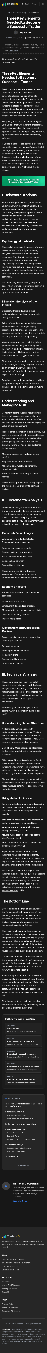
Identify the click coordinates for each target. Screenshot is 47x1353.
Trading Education (9, 1289)
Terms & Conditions (10, 1308)
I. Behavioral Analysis (14, 1112)
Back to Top (24, 1165)
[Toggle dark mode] (42, 4)
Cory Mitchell (25, 32)
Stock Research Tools (11, 1266)
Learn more (13, 50)
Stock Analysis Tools (10, 1270)
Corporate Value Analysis (16, 1133)
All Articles (6, 1282)
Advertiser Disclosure (11, 1311)
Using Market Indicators (16, 1151)
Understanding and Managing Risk (20, 1124)
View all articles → (21, 1201)
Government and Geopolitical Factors (21, 1139)
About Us (6, 1292)
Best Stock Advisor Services (13, 1259)
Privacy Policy (8, 1304)
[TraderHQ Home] (11, 4)
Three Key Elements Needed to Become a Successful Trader (23, 1105)
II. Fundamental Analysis (16, 1129)
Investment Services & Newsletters (16, 1263)
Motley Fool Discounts (11, 1285)
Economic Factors (13, 1136)
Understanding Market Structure (19, 1148)
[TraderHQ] (9, 12)
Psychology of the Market (16, 1115)
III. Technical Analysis (14, 1145)
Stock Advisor (27, 4)
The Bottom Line (12, 1157)
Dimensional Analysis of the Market (20, 1118)
